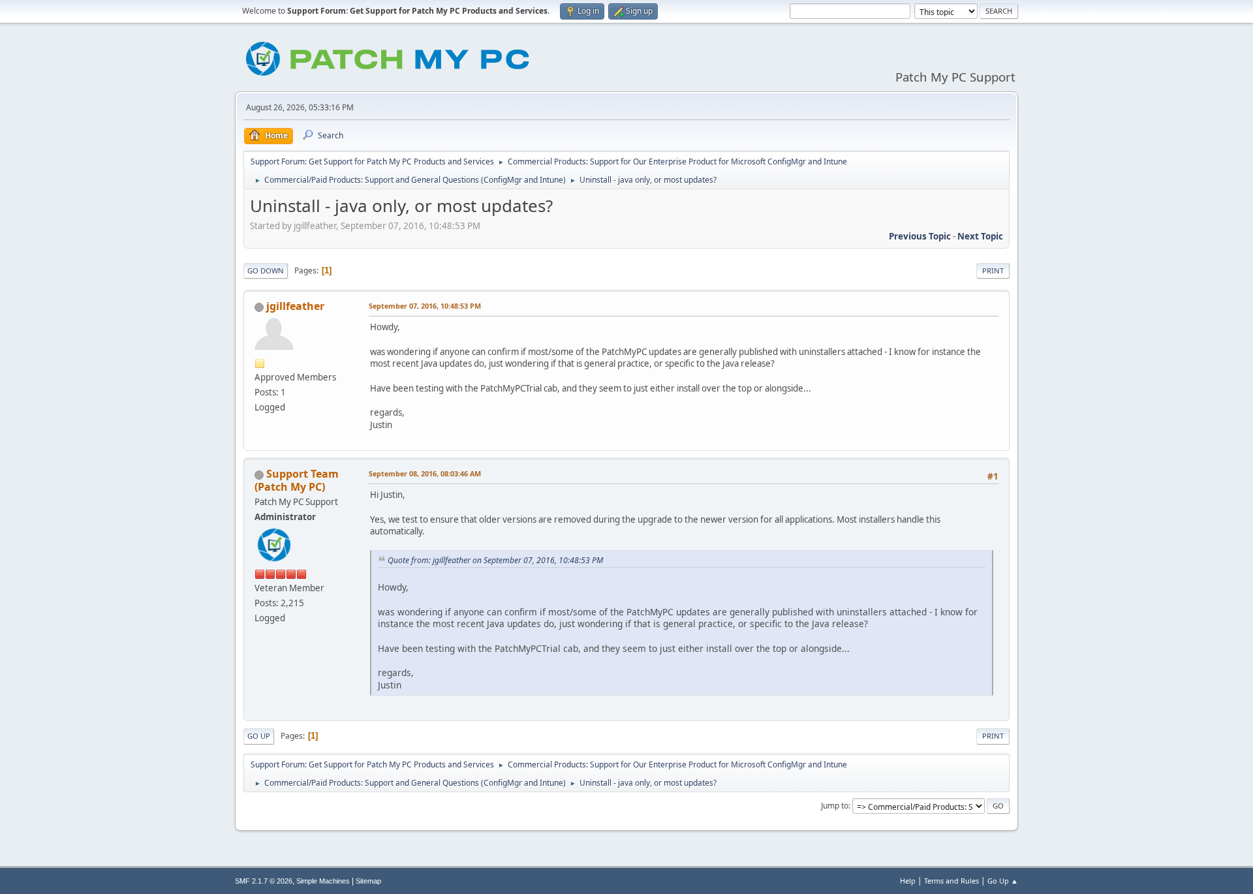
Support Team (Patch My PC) (297, 480)
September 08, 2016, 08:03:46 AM (425, 473)
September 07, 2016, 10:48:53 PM (425, 306)
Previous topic (920, 236)
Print (993, 270)
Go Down (265, 270)
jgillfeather (295, 306)
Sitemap (368, 881)
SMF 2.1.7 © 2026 (263, 881)
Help (908, 881)
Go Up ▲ (1002, 881)
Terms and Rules (951, 881)
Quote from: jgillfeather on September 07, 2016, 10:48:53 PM (495, 560)
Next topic (980, 236)
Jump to (834, 805)
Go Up (258, 736)
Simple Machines (323, 881)
